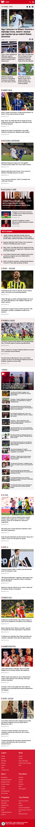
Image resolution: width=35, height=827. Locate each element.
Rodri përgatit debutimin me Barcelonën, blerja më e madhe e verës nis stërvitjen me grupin (17, 539)
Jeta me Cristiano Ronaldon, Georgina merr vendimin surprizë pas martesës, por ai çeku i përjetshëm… (15, 733)
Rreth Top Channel (23, 800)
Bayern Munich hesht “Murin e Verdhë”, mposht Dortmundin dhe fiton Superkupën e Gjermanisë (16, 630)
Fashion (21, 782)
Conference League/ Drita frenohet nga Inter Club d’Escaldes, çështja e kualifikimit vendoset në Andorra (16, 311)
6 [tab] (7, 39)
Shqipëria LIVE (5, 805)
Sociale (3, 765)
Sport (3, 774)
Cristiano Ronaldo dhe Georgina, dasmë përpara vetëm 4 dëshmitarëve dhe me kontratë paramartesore (16, 743)
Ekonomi (3, 763)
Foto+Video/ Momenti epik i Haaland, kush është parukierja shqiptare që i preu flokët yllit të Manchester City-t (18, 256)
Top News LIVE (5, 770)
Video (5, 369)
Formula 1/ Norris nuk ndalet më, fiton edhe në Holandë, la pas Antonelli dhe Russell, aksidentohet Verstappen (17, 689)
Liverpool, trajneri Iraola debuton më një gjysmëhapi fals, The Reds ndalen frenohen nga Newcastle (17, 343)
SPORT (7, 2)
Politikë (3, 756)
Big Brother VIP (5, 800)
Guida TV (3, 814)
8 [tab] (9, 39)
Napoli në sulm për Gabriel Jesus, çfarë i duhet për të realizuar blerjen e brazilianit (16, 589)
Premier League (8, 320)
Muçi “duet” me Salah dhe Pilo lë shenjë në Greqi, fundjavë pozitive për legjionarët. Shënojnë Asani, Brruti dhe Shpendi (16, 123)
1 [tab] (1, 39)
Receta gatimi (22, 788)
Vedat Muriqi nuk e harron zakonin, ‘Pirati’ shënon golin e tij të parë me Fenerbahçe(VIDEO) (16, 292)
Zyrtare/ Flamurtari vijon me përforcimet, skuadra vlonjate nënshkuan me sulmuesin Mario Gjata (16, 204)
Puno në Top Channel (24, 807)
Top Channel (24, 797)
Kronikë (3, 758)
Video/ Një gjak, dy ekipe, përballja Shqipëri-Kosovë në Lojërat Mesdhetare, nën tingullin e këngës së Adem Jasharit (17, 301)
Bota (21, 753)
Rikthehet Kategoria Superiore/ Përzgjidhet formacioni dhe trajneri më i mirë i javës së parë (16, 165)
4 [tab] (5, 39)
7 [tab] (8, 39)
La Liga (5, 495)
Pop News (23, 774)
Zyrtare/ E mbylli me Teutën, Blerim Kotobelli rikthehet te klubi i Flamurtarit (23, 223)
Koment (21, 758)
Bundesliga (7, 597)
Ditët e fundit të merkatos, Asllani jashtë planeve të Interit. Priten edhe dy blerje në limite (17, 114)
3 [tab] (4, 39)
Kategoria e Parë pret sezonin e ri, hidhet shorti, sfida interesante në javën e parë (22, 214)
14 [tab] (16, 39)
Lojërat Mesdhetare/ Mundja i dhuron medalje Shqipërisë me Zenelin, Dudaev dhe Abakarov (15, 670)
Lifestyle (21, 779)
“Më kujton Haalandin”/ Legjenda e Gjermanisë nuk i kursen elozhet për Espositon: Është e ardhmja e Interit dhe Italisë (17, 580)
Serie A (5, 547)
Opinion (21, 756)
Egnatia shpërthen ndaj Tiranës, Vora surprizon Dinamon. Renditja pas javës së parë (15, 173)
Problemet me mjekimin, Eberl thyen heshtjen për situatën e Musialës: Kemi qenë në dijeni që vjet (16, 638)
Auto (20, 765)
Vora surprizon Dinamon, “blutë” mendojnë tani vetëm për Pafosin (15, 181)
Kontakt (21, 805)
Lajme (3, 753)
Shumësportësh (9, 646)
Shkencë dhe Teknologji (25, 763)
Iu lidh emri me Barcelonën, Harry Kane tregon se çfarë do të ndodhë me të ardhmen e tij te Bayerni (16, 621)
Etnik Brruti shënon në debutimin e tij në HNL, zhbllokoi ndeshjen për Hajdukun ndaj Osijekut (15, 132)
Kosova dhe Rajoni (23, 760)
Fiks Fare (3, 807)
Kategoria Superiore (11, 140)
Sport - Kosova (8, 268)
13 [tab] (15, 39)
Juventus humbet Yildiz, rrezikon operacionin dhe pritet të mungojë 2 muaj (16, 571)
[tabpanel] (17, 24)
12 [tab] (14, 39)
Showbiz (21, 777)
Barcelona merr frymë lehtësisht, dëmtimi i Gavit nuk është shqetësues (16, 530)
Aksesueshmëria (23, 813)
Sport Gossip (8, 698)
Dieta (20, 786)
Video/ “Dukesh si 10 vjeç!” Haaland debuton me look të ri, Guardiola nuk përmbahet (17, 351)
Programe (5, 797)
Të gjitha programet (6, 812)
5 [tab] (6, 39)
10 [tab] (12, 39)
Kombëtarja (7, 90)
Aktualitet (3, 760)
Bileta (20, 803)
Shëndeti (21, 784)
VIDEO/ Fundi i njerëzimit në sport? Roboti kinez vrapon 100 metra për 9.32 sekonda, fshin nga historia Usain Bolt (16, 679)
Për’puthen (4, 803)
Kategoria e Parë (9, 189)
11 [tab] (13, 39)
